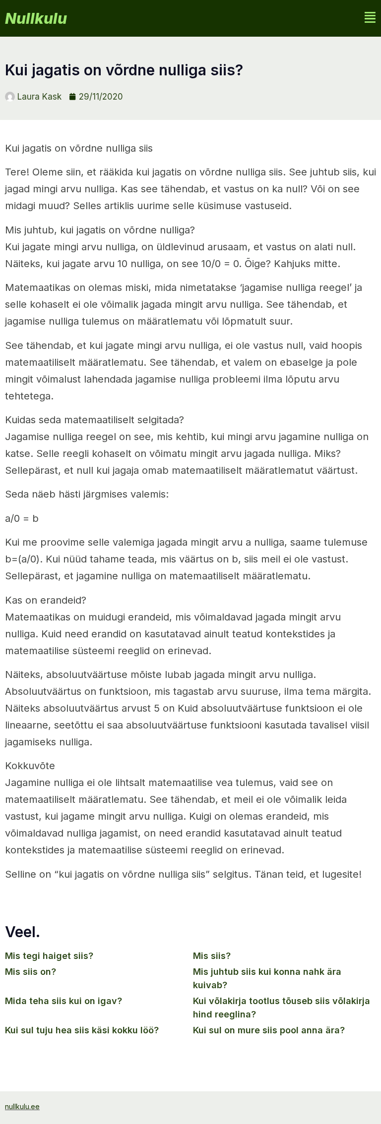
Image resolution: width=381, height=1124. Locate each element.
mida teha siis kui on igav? (63, 1001)
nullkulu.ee (22, 1106)
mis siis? (212, 956)
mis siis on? (30, 971)
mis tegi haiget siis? (49, 956)
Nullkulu (36, 18)
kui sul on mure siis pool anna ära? (269, 1030)
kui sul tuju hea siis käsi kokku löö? (82, 1030)
